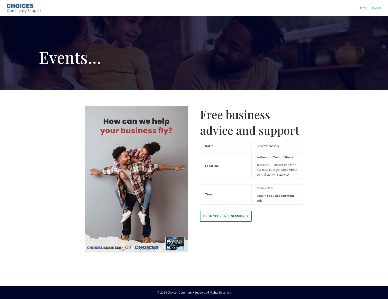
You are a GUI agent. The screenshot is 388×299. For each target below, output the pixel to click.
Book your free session (224, 216)
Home (363, 8)
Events (377, 8)
